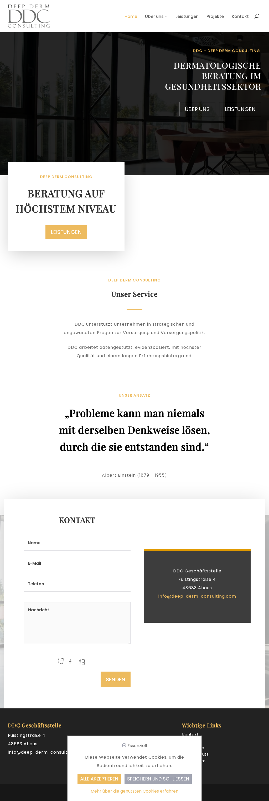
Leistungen (187, 16)
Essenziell (137, 745)
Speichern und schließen (158, 779)
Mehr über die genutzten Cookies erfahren (134, 791)
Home (131, 16)
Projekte (215, 16)
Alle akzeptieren (99, 779)
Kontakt (240, 16)
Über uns (154, 16)
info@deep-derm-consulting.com (197, 596)
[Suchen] (257, 13)
